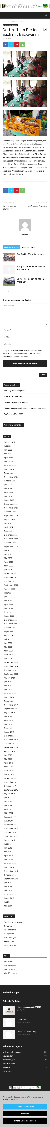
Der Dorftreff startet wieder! (31, 254)
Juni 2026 (8, 450)
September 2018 (11, 747)
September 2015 (11, 879)
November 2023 (11, 538)
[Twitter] (11, 44)
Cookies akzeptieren (25, 1106)
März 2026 (8, 461)
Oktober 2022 (10, 581)
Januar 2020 (9, 697)
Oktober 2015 (10, 875)
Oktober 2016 (10, 832)
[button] (4, 15)
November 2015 (11, 871)
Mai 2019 (8, 716)
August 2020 (9, 678)
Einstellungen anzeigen (25, 1121)
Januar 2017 (9, 821)
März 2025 (8, 496)
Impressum (22, 1019)
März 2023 (8, 566)
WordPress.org (10, 973)
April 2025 (8, 492)
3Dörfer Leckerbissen (13, 396)
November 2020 (11, 666)
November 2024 (11, 508)
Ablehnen (25, 1113)
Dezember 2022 (11, 573)
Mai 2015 (8, 886)
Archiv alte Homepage (16, 21)
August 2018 (9, 751)
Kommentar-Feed (11, 969)
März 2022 (8, 608)
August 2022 (9, 589)
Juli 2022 (7, 593)
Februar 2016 (10, 863)
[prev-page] (4, 291)
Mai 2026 (8, 453)
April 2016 (8, 855)
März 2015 (8, 890)
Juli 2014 (7, 902)
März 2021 (8, 651)
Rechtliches (9, 941)
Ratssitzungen (10, 937)
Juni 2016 (8, 848)
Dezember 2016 (11, 824)
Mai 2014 (8, 906)
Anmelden (8, 961)
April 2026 (8, 457)
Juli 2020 (7, 681)
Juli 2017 (7, 797)
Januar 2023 (9, 569)
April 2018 (8, 763)
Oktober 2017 (10, 786)
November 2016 (11, 828)
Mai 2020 (8, 685)
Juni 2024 (8, 523)
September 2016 (11, 836)
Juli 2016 (7, 844)
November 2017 (11, 782)
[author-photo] (25, 231)
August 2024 (9, 519)
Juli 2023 (7, 550)
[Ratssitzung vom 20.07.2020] (9, 1010)
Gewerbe (8, 926)
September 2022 (11, 585)
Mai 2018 (8, 759)
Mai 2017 (8, 805)
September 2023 (11, 546)
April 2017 (8, 809)
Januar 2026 (9, 469)
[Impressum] (9, 1022)
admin (25, 234)
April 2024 (8, 527)
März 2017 (8, 813)
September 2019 (11, 708)
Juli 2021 (7, 639)
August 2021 (9, 635)
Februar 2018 (10, 770)
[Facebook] (5, 44)
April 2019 (8, 720)
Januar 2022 (9, 616)
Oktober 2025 (10, 481)
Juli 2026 (7, 446)
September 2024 (11, 515)
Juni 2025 (8, 484)
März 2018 (8, 766)
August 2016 (9, 840)
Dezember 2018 (11, 736)
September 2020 (11, 674)
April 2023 (8, 562)
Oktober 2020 (10, 670)
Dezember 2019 (11, 701)
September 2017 (11, 790)
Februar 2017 (10, 817)
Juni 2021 (8, 643)
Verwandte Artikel (11, 247)
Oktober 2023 (10, 542)
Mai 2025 (8, 488)
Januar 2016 (9, 867)
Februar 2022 (10, 612)
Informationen (10, 930)
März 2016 (8, 859)
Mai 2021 (8, 647)
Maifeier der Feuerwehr (37, 206)
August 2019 (9, 712)
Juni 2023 (8, 554)
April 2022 (8, 604)
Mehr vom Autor (28, 247)
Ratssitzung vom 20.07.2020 (29, 1007)
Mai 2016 (8, 851)
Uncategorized (10, 945)
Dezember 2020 (11, 662)
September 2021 (11, 631)
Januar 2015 (9, 898)
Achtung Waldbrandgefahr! (15, 390)
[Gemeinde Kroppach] (25, 6)
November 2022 (11, 577)
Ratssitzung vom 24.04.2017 (10, 207)
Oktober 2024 (10, 511)
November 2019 (11, 705)
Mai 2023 (8, 558)
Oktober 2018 (10, 743)
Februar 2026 (10, 465)
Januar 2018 (9, 774)
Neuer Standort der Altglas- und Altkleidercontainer (25, 408)
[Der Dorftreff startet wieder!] (9, 257)
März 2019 (8, 724)
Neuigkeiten (9, 933)
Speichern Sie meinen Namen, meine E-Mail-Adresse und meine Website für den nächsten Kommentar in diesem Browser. (22, 353)
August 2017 (9, 794)
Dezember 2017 (11, 778)
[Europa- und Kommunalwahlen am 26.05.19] (9, 269)
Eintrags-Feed (10, 965)
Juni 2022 (8, 596)
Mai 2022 (8, 600)
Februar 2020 (10, 693)
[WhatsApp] (22, 44)
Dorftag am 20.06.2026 (13, 414)
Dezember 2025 (11, 473)
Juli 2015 (7, 882)
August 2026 (9, 442)
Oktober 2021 (10, 627)
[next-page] (8, 291)
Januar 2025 (9, 500)
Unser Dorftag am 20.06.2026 (16, 402)
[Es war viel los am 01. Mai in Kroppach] (9, 281)
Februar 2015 (10, 894)
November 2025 (11, 477)
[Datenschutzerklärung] (9, 1034)
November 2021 (11, 623)
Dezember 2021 (11, 620)
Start (4, 21)
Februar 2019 (10, 728)
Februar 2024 (10, 531)
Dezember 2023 (11, 535)
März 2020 (8, 689)
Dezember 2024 (11, 504)
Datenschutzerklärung (26, 1032)
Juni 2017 (8, 801)
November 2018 (11, 739)
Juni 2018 (8, 755)
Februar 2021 (10, 654)
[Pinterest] (16, 44)
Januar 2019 (9, 732)
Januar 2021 (9, 658)
